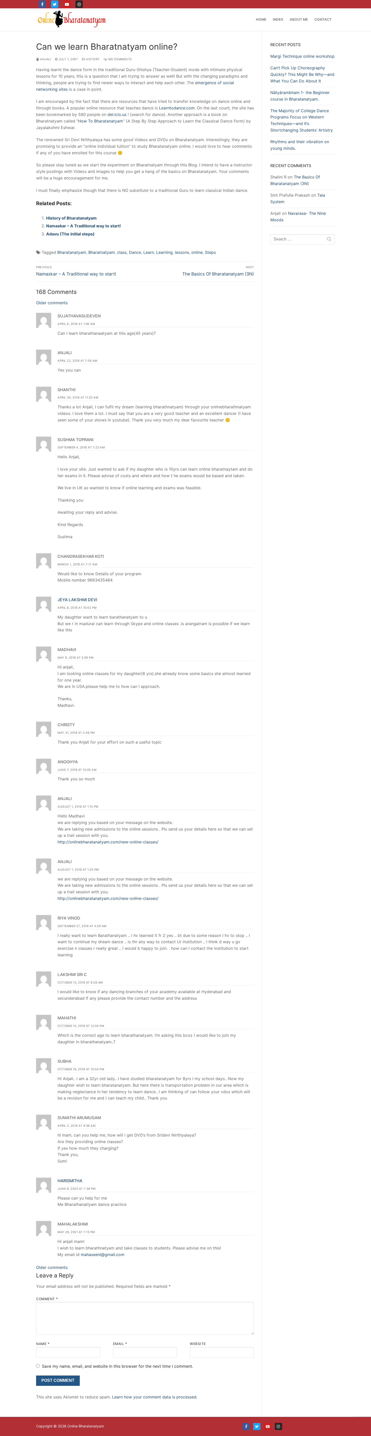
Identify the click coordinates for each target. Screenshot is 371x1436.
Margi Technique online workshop (302, 56)
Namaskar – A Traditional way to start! (83, 225)
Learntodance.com (177, 107)
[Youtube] (67, 4)
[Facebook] (42, 4)
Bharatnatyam (101, 252)
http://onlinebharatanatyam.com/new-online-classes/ (108, 841)
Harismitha (70, 1180)
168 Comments (119, 59)
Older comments (52, 302)
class (122, 252)
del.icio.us (117, 114)
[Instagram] (79, 4)
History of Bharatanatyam (71, 218)
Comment (47, 1299)
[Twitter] (54, 4)
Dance (135, 252)
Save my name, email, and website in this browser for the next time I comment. (117, 1366)
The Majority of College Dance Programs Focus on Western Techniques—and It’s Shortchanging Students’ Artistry (301, 120)
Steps (210, 252)
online (197, 252)
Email (120, 1344)
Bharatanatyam (71, 252)
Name (42, 1344)
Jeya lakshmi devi (77, 599)
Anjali (45, 59)
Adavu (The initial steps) (70, 233)
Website (198, 1344)
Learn (148, 252)
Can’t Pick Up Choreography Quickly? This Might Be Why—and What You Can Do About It (302, 74)
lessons (182, 252)
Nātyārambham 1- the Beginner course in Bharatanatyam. (300, 96)
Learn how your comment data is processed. (154, 1396)
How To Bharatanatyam (100, 121)
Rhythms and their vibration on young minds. (299, 145)
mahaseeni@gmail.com (102, 1254)
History (92, 59)
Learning (164, 252)
